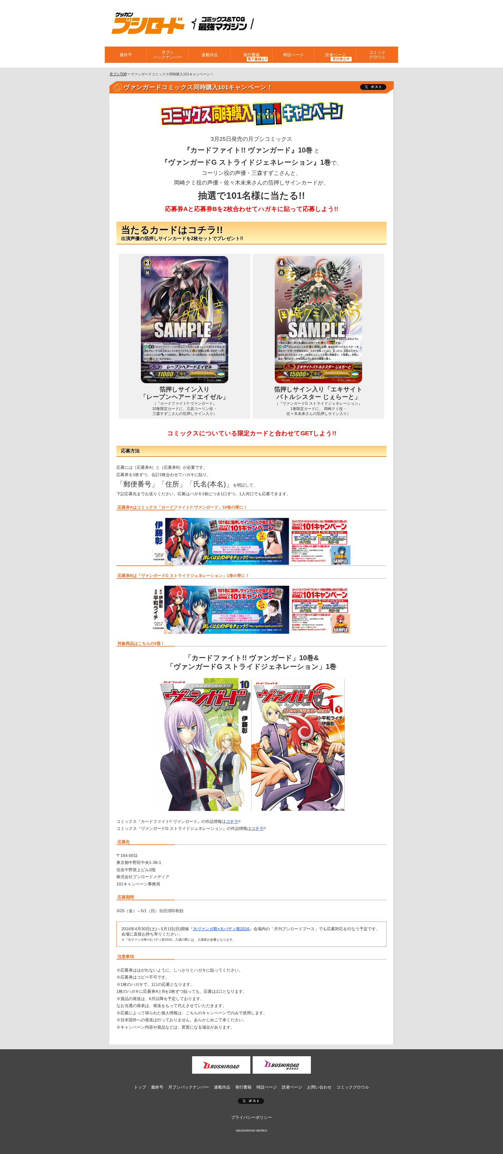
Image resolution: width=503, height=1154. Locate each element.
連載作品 (209, 54)
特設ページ (293, 54)
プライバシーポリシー (251, 1117)
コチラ (232, 821)
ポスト (250, 1101)
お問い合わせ (319, 1087)
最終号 (126, 54)
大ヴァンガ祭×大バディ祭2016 (221, 928)
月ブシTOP (118, 74)
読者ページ (292, 1087)
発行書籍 (251, 54)
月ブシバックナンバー (167, 54)
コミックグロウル (377, 54)
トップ (140, 1087)
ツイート (373, 87)
